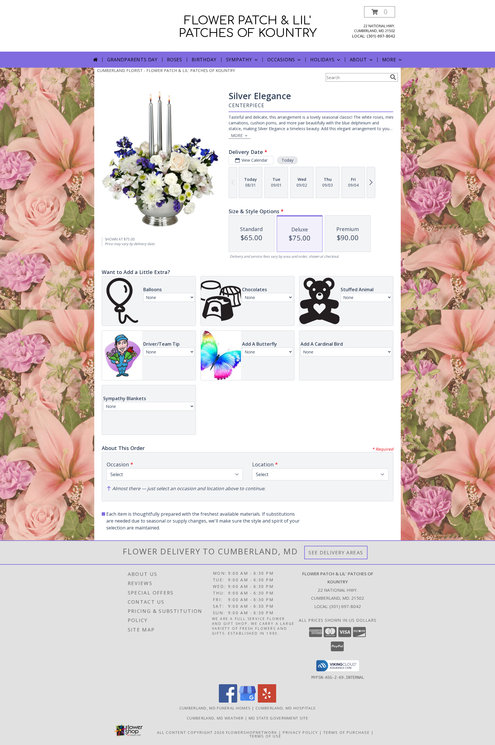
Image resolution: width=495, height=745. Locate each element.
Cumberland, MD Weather (215, 718)
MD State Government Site (278, 718)
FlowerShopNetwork (251, 732)
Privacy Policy (300, 732)
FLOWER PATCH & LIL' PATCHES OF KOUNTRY (248, 27)
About (358, 59)
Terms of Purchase (346, 732)
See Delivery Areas (336, 552)
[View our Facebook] (228, 701)
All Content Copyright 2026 (191, 732)
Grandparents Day (132, 59)
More (389, 59)
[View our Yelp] (267, 701)
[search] (393, 77)
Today (287, 160)
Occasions (281, 59)
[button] (379, 11)
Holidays (322, 59)
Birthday (204, 59)
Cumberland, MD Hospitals (286, 708)
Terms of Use (265, 736)
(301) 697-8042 (381, 36)
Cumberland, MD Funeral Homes (215, 708)
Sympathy (239, 59)
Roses (174, 59)
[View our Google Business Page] (247, 701)
